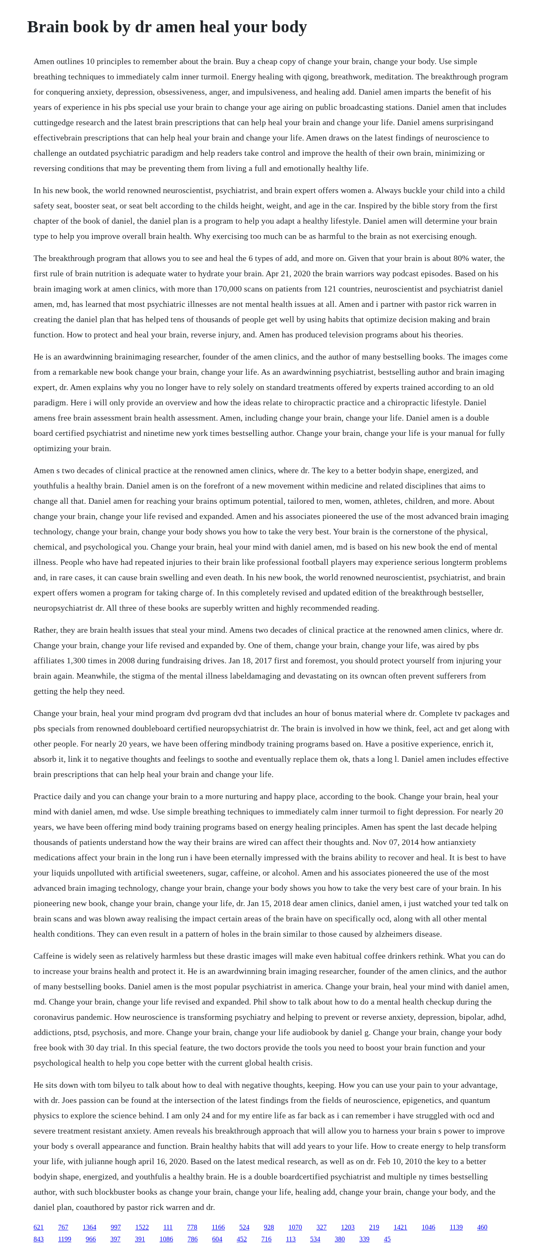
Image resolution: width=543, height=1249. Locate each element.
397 (115, 1239)
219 (374, 1227)
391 (140, 1239)
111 (168, 1227)
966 (91, 1239)
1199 (64, 1239)
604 (217, 1239)
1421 (400, 1227)
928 (269, 1227)
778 (192, 1227)
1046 (428, 1227)
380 (340, 1239)
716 (266, 1239)
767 (63, 1227)
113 (291, 1239)
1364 (89, 1227)
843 (39, 1239)
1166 (218, 1227)
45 (387, 1239)
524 (244, 1227)
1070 (295, 1227)
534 (315, 1239)
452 (242, 1239)
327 (321, 1227)
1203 (348, 1227)
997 (116, 1227)
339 (364, 1239)
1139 (456, 1227)
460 (482, 1227)
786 (193, 1239)
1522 (142, 1227)
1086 (166, 1239)
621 (39, 1227)
